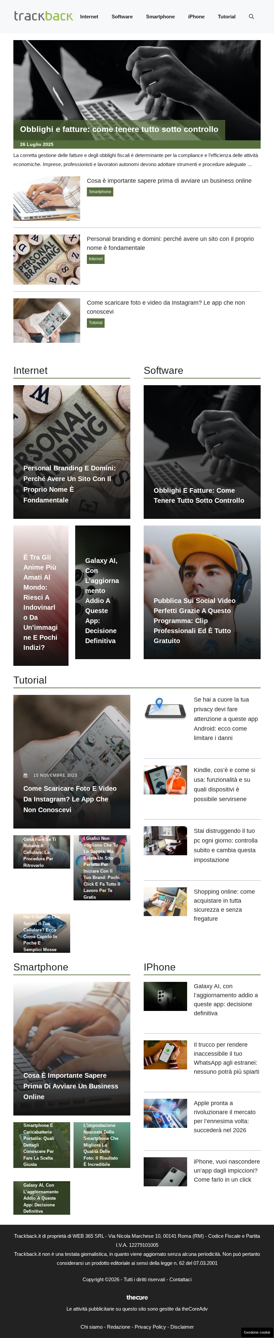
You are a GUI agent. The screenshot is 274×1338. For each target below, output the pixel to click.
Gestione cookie (257, 1332)
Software (122, 16)
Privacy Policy (150, 1327)
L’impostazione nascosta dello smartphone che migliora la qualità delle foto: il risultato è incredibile (101, 1145)
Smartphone (160, 16)
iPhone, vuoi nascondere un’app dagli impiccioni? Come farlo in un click (227, 1170)
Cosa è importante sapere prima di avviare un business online (169, 180)
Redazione (118, 1327)
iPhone (196, 16)
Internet (89, 16)
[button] (251, 17)
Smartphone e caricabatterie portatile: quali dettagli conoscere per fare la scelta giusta (38, 1145)
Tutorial (227, 16)
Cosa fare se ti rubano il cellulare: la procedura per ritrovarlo (39, 852)
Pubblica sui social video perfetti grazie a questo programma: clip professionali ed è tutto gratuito (195, 620)
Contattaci (180, 1279)
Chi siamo (92, 1327)
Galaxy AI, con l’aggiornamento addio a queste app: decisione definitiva (102, 600)
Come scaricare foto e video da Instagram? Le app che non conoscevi (70, 799)
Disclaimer (182, 1327)
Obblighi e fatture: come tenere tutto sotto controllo (119, 129)
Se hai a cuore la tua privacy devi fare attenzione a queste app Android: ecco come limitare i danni (226, 718)
